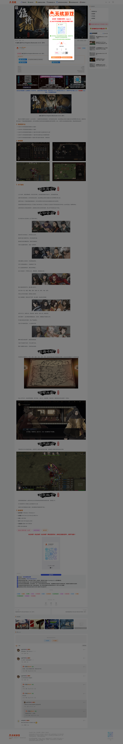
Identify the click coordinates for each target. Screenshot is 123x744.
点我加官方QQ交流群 (56, 57)
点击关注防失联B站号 (67, 57)
